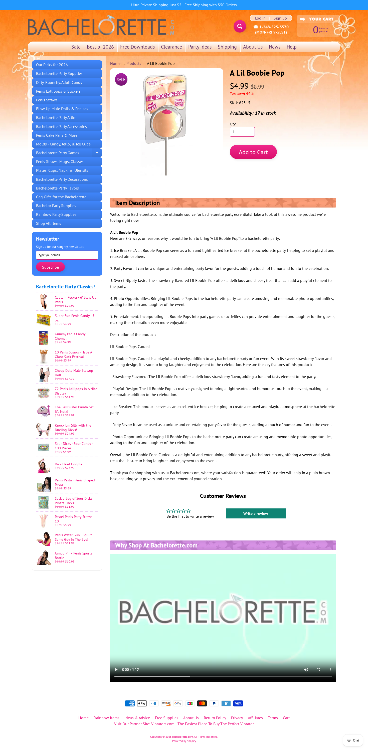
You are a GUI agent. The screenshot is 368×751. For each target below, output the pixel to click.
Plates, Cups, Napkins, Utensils (62, 170)
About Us (253, 47)
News (274, 47)
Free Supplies (166, 717)
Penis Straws (47, 99)
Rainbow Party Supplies (56, 214)
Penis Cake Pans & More (56, 135)
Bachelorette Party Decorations (62, 179)
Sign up (280, 18)
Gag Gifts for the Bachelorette (61, 196)
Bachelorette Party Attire (56, 117)
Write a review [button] (255, 513)
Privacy (237, 717)
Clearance (171, 47)
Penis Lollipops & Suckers (58, 91)
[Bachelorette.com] (101, 24)
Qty (233, 123)
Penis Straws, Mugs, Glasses (60, 161)
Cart (286, 717)
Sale (76, 47)
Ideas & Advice (137, 717)
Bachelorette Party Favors (57, 188)
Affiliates (255, 717)
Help (292, 47)
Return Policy (215, 717)
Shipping (227, 47)
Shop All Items (48, 223)
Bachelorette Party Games (69, 153)
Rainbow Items (106, 717)
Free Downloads (137, 47)
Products (133, 63)
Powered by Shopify (184, 741)
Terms (273, 717)
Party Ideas (200, 47)
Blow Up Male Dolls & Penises (62, 108)
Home (115, 63)
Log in (260, 18)
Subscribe (50, 267)
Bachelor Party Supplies (56, 205)
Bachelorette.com (182, 736)
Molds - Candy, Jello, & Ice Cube (63, 143)
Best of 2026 (100, 47)
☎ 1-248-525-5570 (271, 26)
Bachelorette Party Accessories (61, 126)
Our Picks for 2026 (52, 64)
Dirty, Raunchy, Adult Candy (59, 82)
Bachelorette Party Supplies (59, 73)
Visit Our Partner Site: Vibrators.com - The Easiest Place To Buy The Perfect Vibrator (184, 723)
